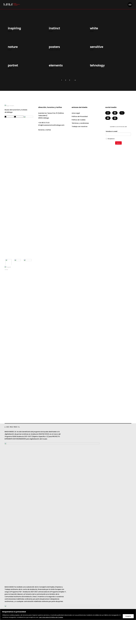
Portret (13, 65)
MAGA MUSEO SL (15, 427)
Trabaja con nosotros (79, 126)
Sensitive (96, 47)
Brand (9, 31)
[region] (68, 614)
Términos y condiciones (80, 123)
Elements (56, 65)
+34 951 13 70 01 (43, 123)
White (94, 28)
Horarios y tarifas (44, 130)
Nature (13, 47)
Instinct (54, 28)
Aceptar (128, 616)
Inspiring (14, 28)
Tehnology (97, 65)
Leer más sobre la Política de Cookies (51, 617)
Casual (51, 50)
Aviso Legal (76, 113)
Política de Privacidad (80, 116)
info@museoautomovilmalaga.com (51, 125)
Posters (54, 47)
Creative (57, 50)
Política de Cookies (78, 120)
